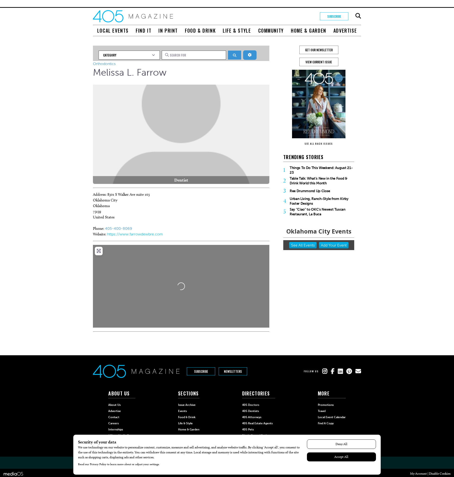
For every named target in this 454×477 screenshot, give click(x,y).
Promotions (326, 405)
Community (271, 30)
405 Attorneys (251, 417)
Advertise (345, 30)
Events (182, 411)
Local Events (113, 30)
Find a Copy (326, 423)
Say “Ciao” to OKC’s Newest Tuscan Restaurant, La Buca (317, 211)
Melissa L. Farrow (129, 72)
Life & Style (237, 30)
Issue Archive (187, 405)
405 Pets (248, 429)
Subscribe (334, 16)
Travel (322, 411)
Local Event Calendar (332, 417)
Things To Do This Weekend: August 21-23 (321, 170)
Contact (113, 417)
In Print (168, 30)
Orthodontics (104, 63)
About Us (114, 405)
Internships (115, 429)
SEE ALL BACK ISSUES (319, 143)
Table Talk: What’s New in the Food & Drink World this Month (318, 180)
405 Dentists (250, 411)
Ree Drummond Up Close (310, 191)
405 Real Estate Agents (257, 423)
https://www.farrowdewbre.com (135, 234)
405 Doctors (250, 405)
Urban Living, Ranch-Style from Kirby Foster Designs (319, 201)
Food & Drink (200, 30)
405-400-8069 (118, 228)
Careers (113, 423)
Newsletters (233, 371)
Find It (143, 30)
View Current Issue (319, 62)
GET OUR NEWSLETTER (319, 50)
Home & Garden (308, 30)
